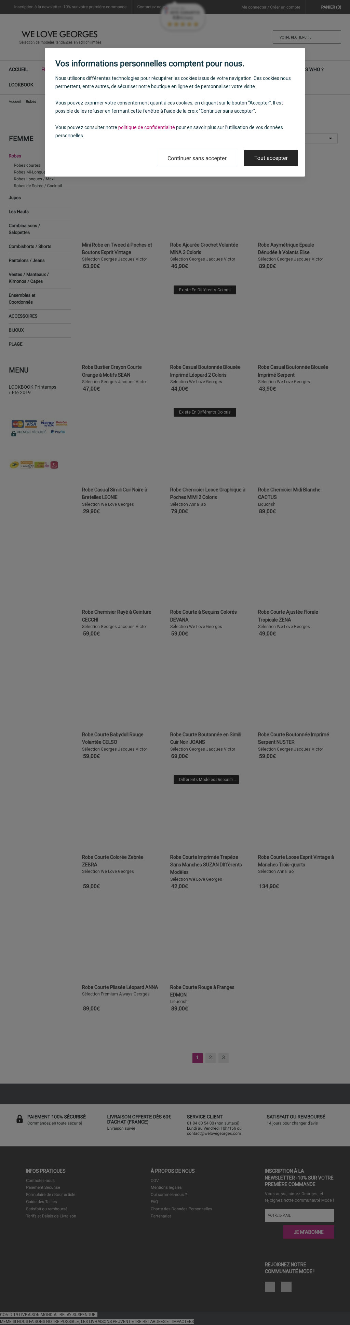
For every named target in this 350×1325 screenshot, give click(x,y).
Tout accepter (271, 158)
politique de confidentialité (146, 127)
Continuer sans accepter (197, 158)
